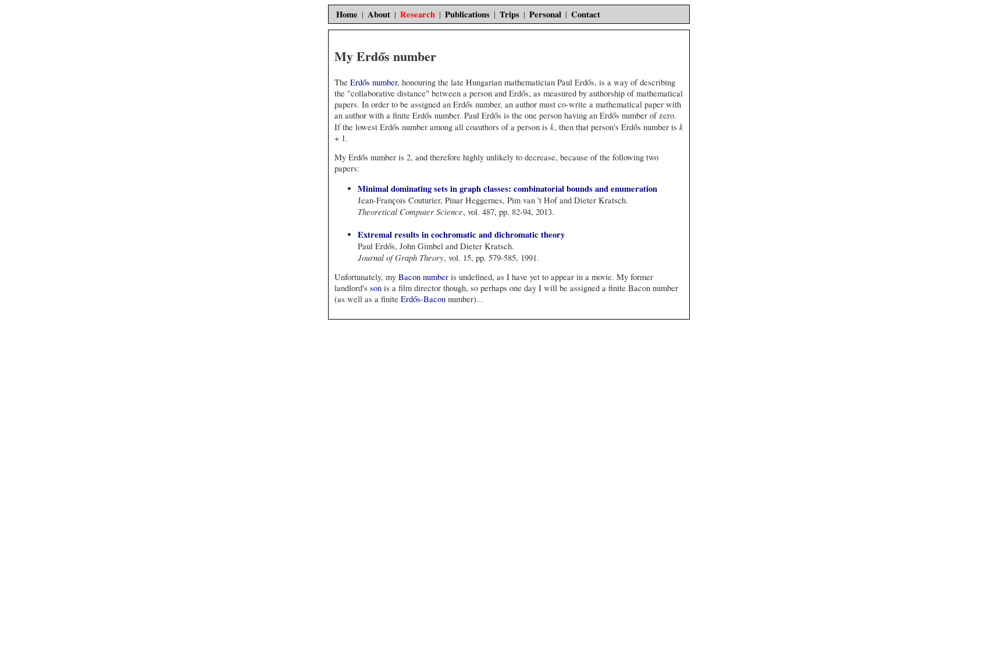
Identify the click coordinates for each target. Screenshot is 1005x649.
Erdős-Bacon (423, 298)
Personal (545, 14)
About (379, 14)
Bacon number (423, 276)
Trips (509, 14)
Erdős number (373, 82)
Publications (467, 14)
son (376, 287)
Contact (585, 14)
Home (347, 14)
